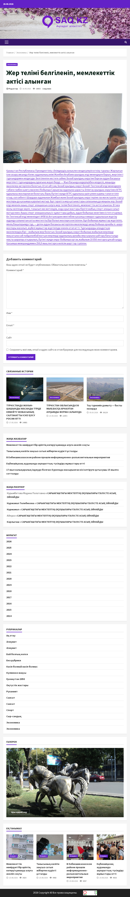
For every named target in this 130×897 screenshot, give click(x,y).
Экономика (12, 64)
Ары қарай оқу (19, 812)
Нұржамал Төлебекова (20, 503)
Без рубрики (13, 660)
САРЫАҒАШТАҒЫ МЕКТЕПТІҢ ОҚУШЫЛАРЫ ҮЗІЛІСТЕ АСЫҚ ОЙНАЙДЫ (77, 503)
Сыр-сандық (13, 716)
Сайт (9, 337)
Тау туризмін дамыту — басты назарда (105, 389)
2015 (8, 609)
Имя (9, 313)
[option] (65, 782)
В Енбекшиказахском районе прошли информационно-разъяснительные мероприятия (58, 457)
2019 (8, 584)
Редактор (13, 88)
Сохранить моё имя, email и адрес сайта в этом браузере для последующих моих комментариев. (63, 349)
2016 (8, 603)
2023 (8, 560)
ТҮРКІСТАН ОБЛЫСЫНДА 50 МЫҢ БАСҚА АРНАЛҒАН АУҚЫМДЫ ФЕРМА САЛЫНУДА (64, 389)
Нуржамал (13, 509)
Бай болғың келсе (17, 654)
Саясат (10, 697)
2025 (8, 547)
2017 (8, 597)
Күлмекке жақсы (16, 672)
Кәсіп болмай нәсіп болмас (22, 666)
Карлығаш (13, 521)
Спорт (10, 710)
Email (10, 325)
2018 (8, 591)
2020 (8, 578)
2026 (8, 541)
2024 (8, 553)
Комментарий (15, 270)
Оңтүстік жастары (17, 685)
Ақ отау (10, 635)
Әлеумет (11, 641)
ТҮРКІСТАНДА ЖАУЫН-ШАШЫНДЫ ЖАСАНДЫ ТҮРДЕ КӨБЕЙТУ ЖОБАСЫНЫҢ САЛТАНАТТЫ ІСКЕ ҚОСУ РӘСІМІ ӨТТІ (24, 389)
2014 (8, 615)
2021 (8, 572)
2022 (8, 566)
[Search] (126, 42)
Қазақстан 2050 (15, 679)
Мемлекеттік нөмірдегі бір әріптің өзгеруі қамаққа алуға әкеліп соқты (48, 444)
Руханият (12, 691)
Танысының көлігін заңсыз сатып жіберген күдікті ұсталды (42, 451)
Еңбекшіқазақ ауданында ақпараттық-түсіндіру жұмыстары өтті (45, 463)
